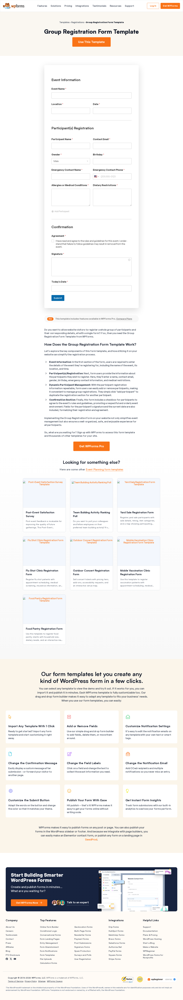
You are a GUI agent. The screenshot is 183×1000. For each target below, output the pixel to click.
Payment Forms (81, 939)
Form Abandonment (49, 947)
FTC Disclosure (13, 955)
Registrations (77, 22)
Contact (10, 939)
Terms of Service (15, 981)
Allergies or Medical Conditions (70, 185)
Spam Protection (82, 951)
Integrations (82, 5)
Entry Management (49, 943)
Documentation (150, 931)
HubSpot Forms (116, 931)
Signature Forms (82, 947)
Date (96, 104)
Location (57, 104)
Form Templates (47, 955)
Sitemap (42, 981)
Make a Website (150, 947)
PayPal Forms (115, 951)
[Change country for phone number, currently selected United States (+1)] (96, 176)
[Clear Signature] (129, 259)
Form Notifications (48, 951)
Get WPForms (170, 6)
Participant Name (62, 139)
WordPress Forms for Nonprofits (153, 956)
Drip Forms (114, 927)
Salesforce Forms (117, 943)
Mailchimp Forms (116, 935)
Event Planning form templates (104, 469)
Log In (153, 6)
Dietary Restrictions (105, 185)
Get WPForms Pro (91, 446)
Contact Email (101, 139)
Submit (58, 297)
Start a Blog (149, 943)
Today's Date (59, 281)
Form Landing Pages (50, 939)
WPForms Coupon (54, 981)
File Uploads (46, 959)
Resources (115, 5)
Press (8, 943)
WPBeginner (149, 951)
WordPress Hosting (152, 939)
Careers (9, 931)
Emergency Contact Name (66, 170)
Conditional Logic (48, 931)
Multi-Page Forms (82, 931)
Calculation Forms (48, 963)
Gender (56, 154)
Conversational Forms (50, 935)
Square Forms (115, 955)
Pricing (68, 5)
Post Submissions (82, 943)
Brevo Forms (115, 939)
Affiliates (10, 947)
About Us (10, 927)
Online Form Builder (49, 927)
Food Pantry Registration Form (44, 628)
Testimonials (99, 5)
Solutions (56, 5)
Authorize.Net (115, 947)
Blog (8, 951)
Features (42, 5)
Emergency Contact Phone (109, 170)
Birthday (98, 154)
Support (129, 5)
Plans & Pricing (150, 935)
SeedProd (91, 839)
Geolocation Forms (83, 927)
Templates (64, 22)
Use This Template (91, 42)
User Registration (82, 959)
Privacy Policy (31, 981)
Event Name (58, 89)
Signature (57, 254)
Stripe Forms (115, 959)
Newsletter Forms (82, 935)
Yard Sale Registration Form (137, 512)
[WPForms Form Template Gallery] (13, 6)
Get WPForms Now (27, 902)
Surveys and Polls (82, 955)
